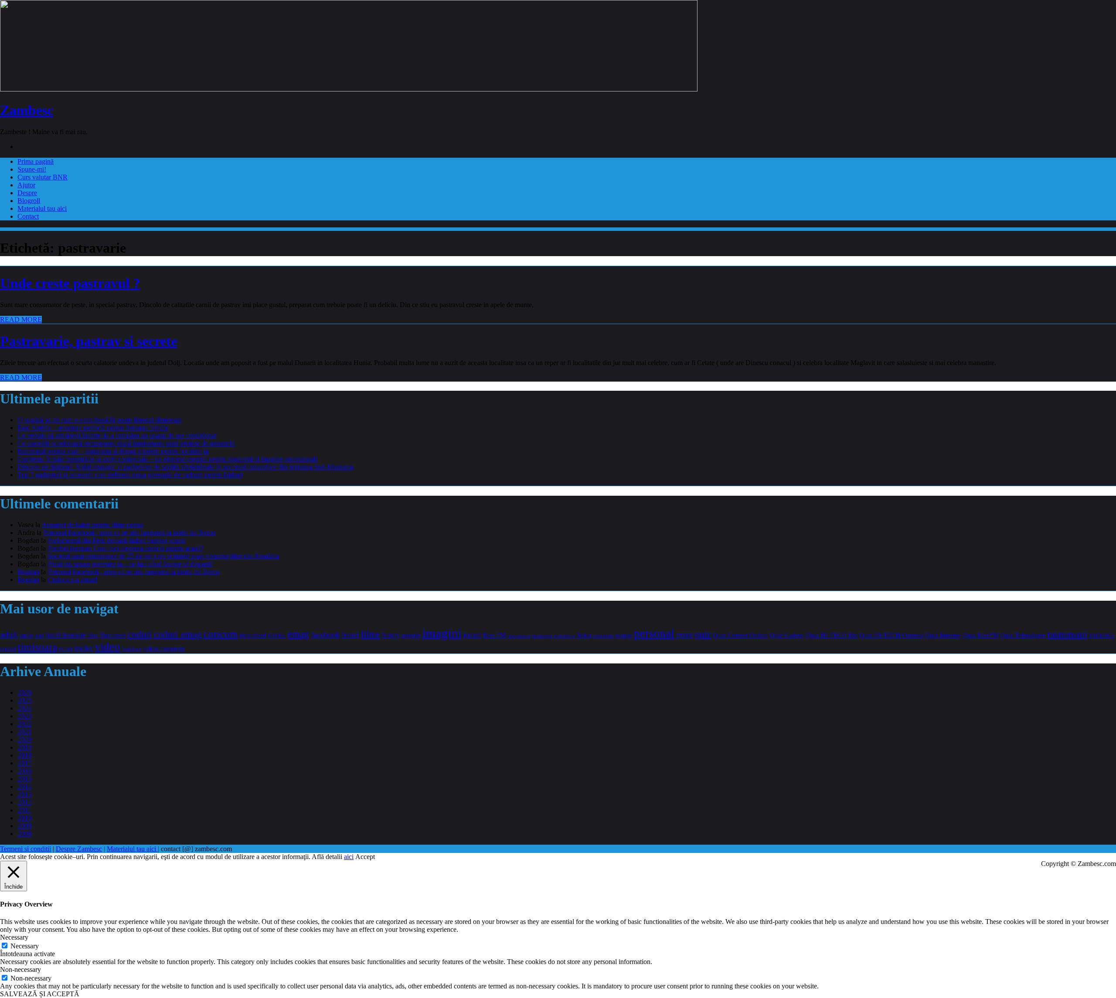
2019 (24, 747)
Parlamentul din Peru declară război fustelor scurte (116, 540)
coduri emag (177, 634)
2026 (24, 692)
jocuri (472, 634)
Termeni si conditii (25, 849)
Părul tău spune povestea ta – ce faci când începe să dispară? (130, 564)
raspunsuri (1067, 634)
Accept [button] (365, 856)
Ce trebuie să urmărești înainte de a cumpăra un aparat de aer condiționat (116, 435)
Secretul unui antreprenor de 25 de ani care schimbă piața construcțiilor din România (163, 556)
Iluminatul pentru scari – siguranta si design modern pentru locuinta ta (112, 451)
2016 (24, 771)
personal (653, 633)
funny (390, 635)
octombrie (603, 635)
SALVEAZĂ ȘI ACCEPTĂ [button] (39, 994)
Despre (27, 192)
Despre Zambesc (79, 849)
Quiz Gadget (786, 635)
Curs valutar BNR (42, 177)
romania (1101, 635)
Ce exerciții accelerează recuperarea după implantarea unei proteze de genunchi (126, 443)
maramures (518, 635)
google (410, 635)
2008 (24, 833)
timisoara (37, 647)
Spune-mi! (31, 169)
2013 (24, 794)
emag (298, 634)
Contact (28, 216)
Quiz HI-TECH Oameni (891, 635)
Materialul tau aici (42, 208)
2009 (24, 825)
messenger (541, 635)
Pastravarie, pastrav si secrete (88, 341)
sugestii (8, 649)
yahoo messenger (164, 648)
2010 (24, 818)
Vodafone (131, 648)
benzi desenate (65, 635)
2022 (24, 723)
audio (26, 635)
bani (39, 636)
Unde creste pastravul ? (70, 283)
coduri (139, 634)
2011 (24, 810)
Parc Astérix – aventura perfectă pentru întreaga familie (92, 427)
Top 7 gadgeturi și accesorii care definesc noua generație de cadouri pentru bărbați (129, 474)
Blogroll (28, 200)
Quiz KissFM (980, 635)
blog (92, 635)
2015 (24, 778)
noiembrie (564, 635)
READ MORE (21, 319)
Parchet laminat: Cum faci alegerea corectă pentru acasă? (125, 548)
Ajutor (26, 185)
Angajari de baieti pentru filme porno (92, 524)
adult (9, 634)
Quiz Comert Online (740, 635)
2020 (24, 739)
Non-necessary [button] (20, 969)
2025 (24, 700)
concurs (220, 633)
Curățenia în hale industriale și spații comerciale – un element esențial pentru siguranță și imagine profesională (167, 459)
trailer (83, 647)
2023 (24, 716)
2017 (24, 763)
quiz (702, 634)
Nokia (583, 635)
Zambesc (26, 110)
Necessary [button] (14, 937)
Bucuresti (113, 635)
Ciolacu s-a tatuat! (72, 579)
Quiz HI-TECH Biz (831, 635)
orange (623, 635)
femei (350, 635)
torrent (65, 649)
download (252, 635)
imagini (441, 633)
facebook (325, 634)
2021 (24, 731)
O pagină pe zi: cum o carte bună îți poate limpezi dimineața (99, 419)
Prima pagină (35, 161)
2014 (24, 786)
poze (684, 634)
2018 (24, 755)
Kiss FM (494, 635)
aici (349, 856)
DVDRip (277, 635)
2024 (24, 708)
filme (370, 634)
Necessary (24, 946)
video (107, 646)
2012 (24, 802)
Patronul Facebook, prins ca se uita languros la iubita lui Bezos (129, 532)
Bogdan (28, 571)
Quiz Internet (943, 635)
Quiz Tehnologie (1022, 635)
